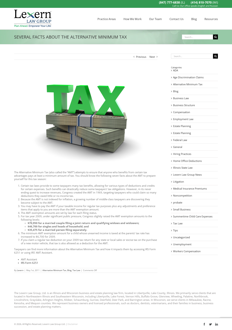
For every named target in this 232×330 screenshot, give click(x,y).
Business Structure (184, 105)
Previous (141, 56)
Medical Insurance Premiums (190, 188)
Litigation (178, 181)
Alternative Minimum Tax (54, 270)
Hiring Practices (182, 154)
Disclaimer (72, 324)
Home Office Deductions (187, 161)
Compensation (181, 112)
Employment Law (183, 119)
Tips (175, 230)
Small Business (182, 209)
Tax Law (76, 270)
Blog (69, 270)
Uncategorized (181, 237)
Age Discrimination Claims (188, 77)
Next (152, 56)
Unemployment (182, 244)
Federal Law (180, 140)
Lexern (20, 270)
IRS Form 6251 (29, 262)
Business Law (181, 98)
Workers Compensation (187, 251)
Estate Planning (182, 126)
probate (177, 202)
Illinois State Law (183, 167)
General (177, 147)
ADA (175, 70)
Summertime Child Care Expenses (192, 216)
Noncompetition (182, 195)
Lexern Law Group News (187, 174)
